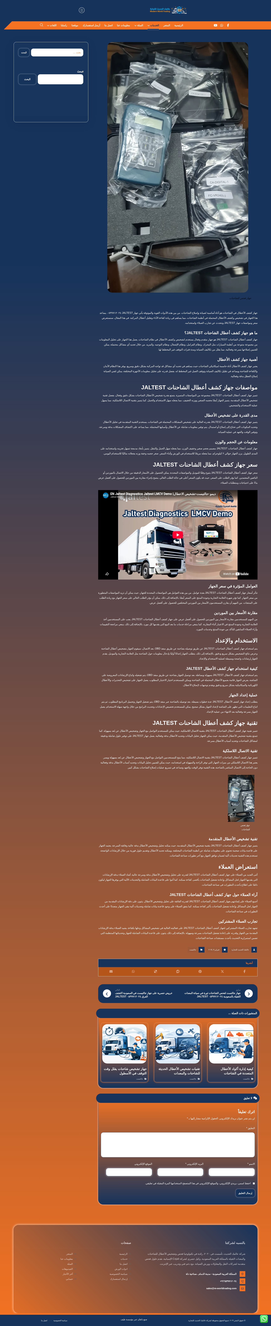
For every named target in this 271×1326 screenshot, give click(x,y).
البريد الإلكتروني (194, 1164)
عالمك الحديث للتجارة (240, 950)
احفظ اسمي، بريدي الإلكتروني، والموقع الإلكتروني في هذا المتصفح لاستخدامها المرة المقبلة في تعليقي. (198, 1183)
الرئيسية (123, 1253)
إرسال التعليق (245, 1193)
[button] (228, 25)
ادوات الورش (121, 1269)
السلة (70, 1264)
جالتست (192, 950)
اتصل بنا (124, 1264)
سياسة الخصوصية (119, 1274)
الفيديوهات (67, 1269)
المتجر (69, 1253)
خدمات (124, 1259)
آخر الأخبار (68, 1274)
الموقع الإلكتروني (143, 1164)
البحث (24, 52)
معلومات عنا (67, 1259)
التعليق (250, 1128)
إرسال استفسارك (119, 1279)
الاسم (251, 1164)
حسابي (69, 1279)
